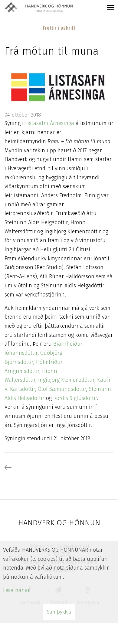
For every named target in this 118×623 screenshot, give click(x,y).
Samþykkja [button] (59, 612)
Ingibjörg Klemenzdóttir (66, 380)
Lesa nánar (16, 590)
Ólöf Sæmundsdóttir (62, 389)
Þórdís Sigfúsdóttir (75, 398)
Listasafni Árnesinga (49, 123)
